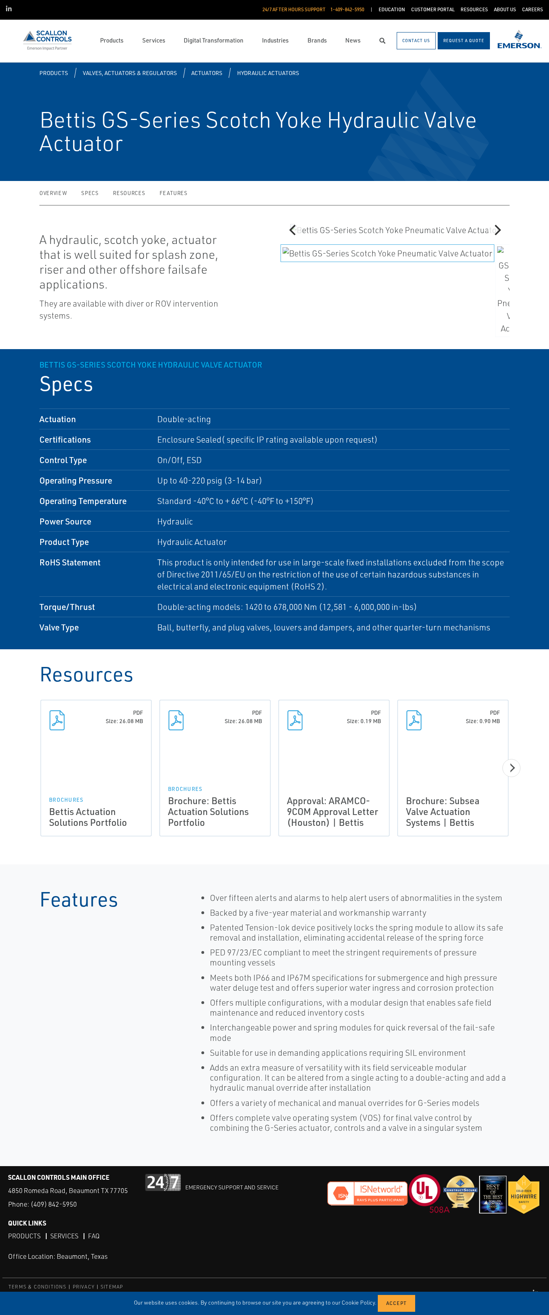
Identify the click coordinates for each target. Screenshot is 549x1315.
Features (173, 193)
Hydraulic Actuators (268, 72)
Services (64, 1236)
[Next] (497, 230)
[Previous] (293, 230)
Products (53, 72)
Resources (129, 193)
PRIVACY (83, 1287)
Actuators (206, 72)
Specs (89, 193)
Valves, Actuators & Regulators (130, 72)
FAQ (94, 1236)
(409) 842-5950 (54, 1204)
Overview (53, 193)
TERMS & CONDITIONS (37, 1287)
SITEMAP (111, 1287)
